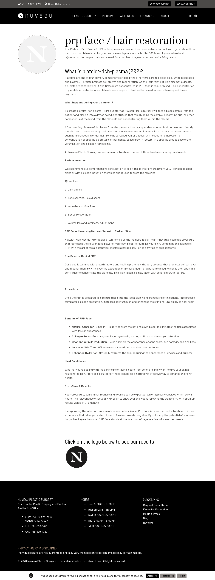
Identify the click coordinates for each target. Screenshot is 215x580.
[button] (98, 15)
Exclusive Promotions (156, 509)
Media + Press (151, 513)
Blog (145, 518)
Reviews (148, 522)
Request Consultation (156, 505)
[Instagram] (191, 16)
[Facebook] (195, 15)
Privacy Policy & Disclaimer (37, 548)
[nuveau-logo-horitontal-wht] (35, 16)
